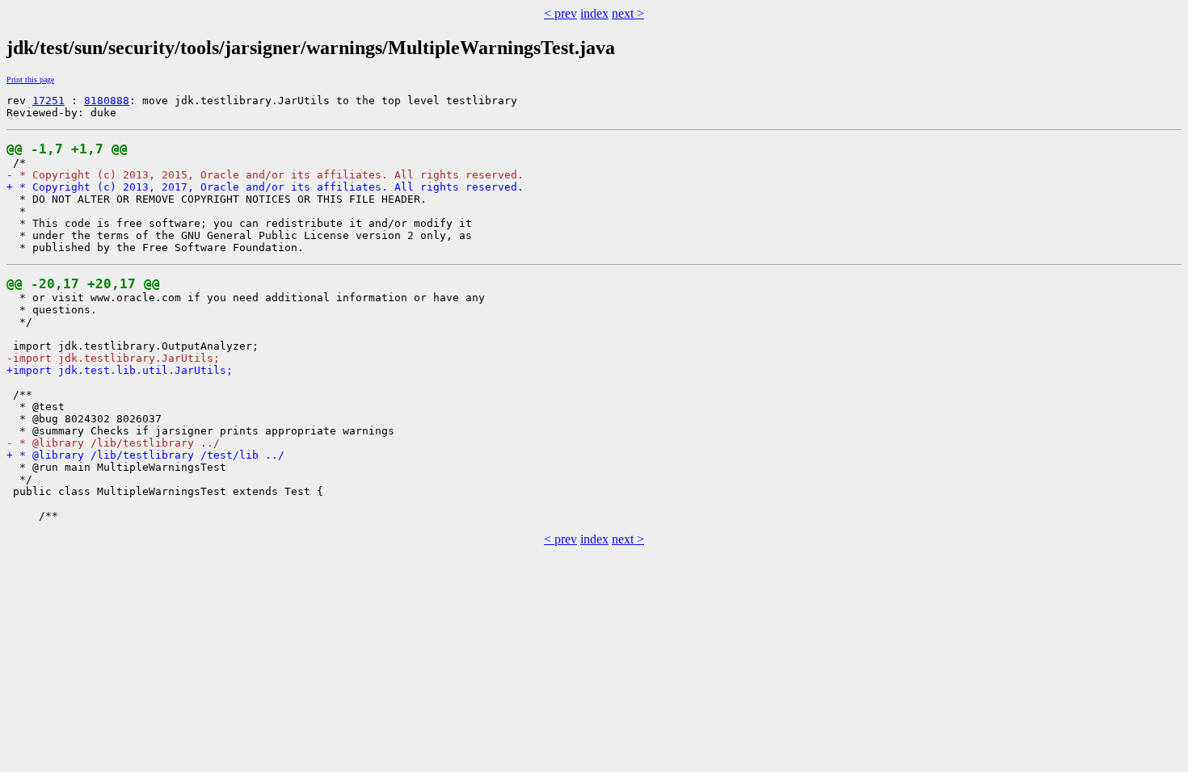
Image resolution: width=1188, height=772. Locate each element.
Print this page (30, 79)
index (594, 13)
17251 (48, 100)
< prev (560, 13)
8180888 (106, 100)
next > (628, 13)
